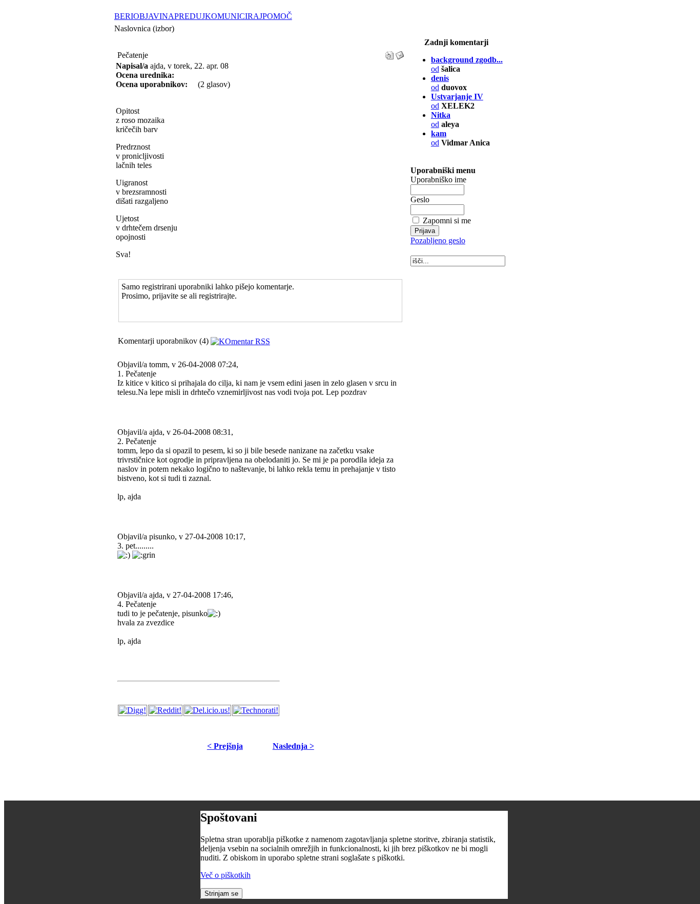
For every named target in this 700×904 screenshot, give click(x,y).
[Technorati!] (256, 710)
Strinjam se (221, 893)
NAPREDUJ (183, 16)
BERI (123, 16)
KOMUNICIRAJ (233, 16)
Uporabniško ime (438, 179)
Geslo (419, 199)
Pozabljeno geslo (437, 240)
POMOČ (277, 16)
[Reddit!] (165, 710)
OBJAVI (147, 16)
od (438, 138)
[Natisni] (389, 52)
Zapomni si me (447, 220)
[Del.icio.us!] (207, 710)
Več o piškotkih (225, 875)
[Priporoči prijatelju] (400, 52)
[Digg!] (132, 710)
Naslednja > (293, 746)
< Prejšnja (225, 746)
